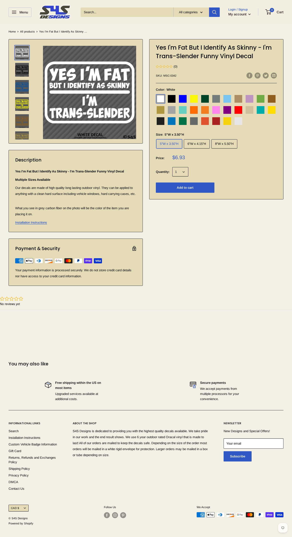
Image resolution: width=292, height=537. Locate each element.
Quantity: (163, 172)
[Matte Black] (160, 121)
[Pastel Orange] (205, 110)
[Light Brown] (238, 99)
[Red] (238, 110)
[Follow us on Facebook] (107, 515)
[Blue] (183, 99)
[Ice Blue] (227, 99)
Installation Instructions (31, 222)
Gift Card (15, 451)
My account (237, 14)
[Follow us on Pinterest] (123, 515)
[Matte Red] (216, 121)
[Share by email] (274, 75)
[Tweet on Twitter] (266, 75)
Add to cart (185, 188)
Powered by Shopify (21, 523)
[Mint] (183, 110)
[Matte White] (238, 121)
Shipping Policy (19, 468)
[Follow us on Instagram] (115, 515)
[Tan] (249, 110)
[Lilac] (249, 99)
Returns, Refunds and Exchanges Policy (32, 460)
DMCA (13, 482)
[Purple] (227, 110)
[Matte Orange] (205, 121)
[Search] (214, 12)
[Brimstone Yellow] (194, 99)
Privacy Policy (19, 475)
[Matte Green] (183, 121)
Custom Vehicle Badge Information (33, 444)
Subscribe (237, 456)
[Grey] (216, 99)
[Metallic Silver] (171, 110)
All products (27, 31)
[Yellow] (272, 110)
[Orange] (194, 110)
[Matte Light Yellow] (227, 121)
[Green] (205, 99)
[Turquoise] (260, 110)
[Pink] (216, 110)
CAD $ (15, 508)
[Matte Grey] (194, 121)
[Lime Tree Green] (260, 99)
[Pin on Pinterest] (258, 75)
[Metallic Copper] (272, 99)
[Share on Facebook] (249, 75)
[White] (160, 99)
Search (14, 431)
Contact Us (16, 488)
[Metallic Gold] (160, 110)
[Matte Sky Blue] (171, 121)
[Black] (171, 99)
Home (12, 31)
